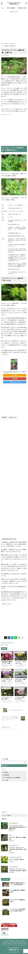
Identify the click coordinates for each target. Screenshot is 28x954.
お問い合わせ (22, 945)
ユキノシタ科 (5, 644)
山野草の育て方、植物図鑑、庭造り (14, 947)
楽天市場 (15, 378)
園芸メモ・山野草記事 (8, 943)
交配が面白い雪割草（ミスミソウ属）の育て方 (7, 663)
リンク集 (6, 780)
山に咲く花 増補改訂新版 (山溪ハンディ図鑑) (14, 371)
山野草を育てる (14, 4)
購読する (5, 765)
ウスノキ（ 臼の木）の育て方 (16, 859)
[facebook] (9, 637)
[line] (15, 637)
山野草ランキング (4, 930)
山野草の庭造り (15, 942)
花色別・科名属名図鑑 (10, 940)
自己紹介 (6, 772)
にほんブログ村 (5, 934)
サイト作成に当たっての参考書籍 (12, 777)
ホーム (3, 940)
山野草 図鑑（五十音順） (20, 940)
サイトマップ (6, 945)
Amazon (15, 375)
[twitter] (5, 637)
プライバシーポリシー (15, 945)
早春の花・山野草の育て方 (7, 642)
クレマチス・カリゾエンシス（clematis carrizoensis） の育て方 (17, 849)
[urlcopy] (22, 637)
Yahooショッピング (15, 382)
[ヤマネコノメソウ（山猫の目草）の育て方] (12, 637)
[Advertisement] (14, 26)
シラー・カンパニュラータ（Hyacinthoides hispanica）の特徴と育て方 (18, 827)
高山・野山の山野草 (16, 943)
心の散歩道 (6, 775)
